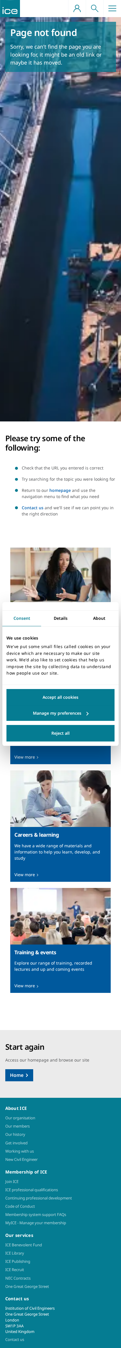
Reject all (60, 733)
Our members (17, 1126)
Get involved (16, 1143)
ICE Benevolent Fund (23, 1245)
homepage (60, 490)
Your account (77, 8)
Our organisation (20, 1117)
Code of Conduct (20, 1206)
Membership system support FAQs (35, 1214)
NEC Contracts (18, 1278)
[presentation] (60, 600)
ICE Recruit (14, 1269)
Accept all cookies (60, 697)
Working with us (19, 1151)
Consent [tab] (22, 618)
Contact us (32, 507)
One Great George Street (27, 1286)
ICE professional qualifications (31, 1189)
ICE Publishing (17, 1261)
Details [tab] (61, 618)
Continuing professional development (38, 1198)
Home (16, 1075)
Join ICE (12, 1181)
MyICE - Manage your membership (35, 1222)
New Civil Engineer (21, 1159)
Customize (60, 713)
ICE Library (14, 1253)
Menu (112, 8)
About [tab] (99, 618)
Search (94, 8)
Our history (15, 1134)
